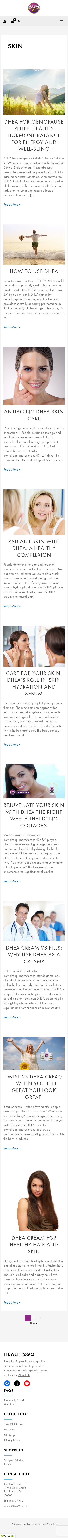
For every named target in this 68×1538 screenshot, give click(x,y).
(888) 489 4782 (13, 1500)
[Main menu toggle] (61, 21)
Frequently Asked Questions (14, 1402)
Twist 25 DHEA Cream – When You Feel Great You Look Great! (34, 1087)
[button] (19, 21)
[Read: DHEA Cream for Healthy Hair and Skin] (34, 1199)
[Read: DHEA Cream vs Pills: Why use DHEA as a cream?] (34, 921)
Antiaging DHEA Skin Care (34, 415)
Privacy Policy (12, 1440)
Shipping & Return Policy (14, 1462)
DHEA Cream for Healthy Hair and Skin (34, 1245)
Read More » (12, 204)
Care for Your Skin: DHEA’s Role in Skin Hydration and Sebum (34, 683)
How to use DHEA (34, 271)
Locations (9, 1429)
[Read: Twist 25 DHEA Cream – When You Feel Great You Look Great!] (34, 1053)
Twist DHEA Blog (13, 1424)
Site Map (9, 1435)
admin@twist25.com (15, 1506)
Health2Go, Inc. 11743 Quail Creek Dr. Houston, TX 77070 (15, 1489)
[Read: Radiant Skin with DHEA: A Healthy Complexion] (34, 512)
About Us (24, 1375)
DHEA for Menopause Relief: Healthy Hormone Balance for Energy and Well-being (34, 135)
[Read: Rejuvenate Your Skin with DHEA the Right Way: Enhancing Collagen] (34, 781)
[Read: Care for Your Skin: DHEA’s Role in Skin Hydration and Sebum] (34, 646)
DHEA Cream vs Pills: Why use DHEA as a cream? (34, 955)
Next (34, 1323)
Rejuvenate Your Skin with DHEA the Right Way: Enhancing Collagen (34, 815)
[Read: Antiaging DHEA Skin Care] (34, 376)
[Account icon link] (4, 21)
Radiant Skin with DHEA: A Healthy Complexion (34, 548)
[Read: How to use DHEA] (34, 244)
